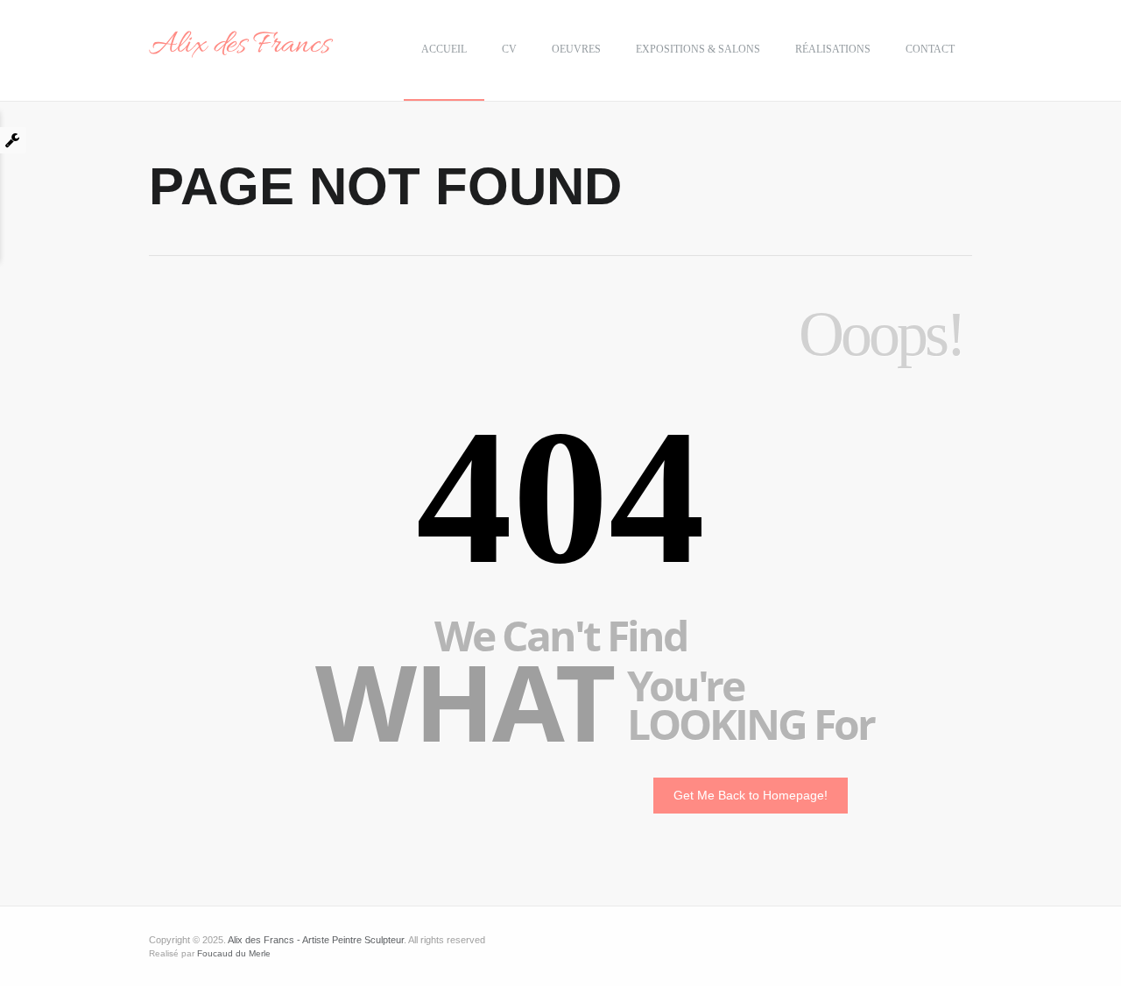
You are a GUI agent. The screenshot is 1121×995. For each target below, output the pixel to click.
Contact (930, 49)
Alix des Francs (239, 45)
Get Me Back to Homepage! (750, 795)
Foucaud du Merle (234, 953)
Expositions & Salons (698, 49)
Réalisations (833, 49)
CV (509, 49)
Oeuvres (576, 49)
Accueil (444, 49)
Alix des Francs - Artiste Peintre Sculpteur (316, 940)
